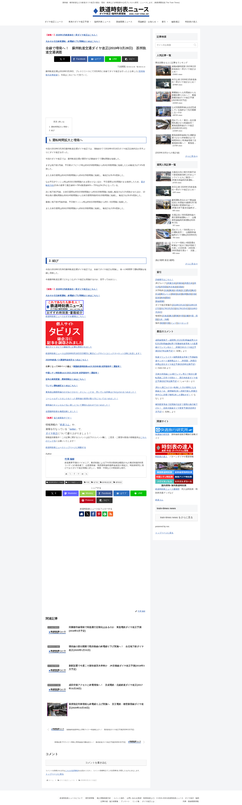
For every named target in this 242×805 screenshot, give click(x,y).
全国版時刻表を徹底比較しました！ (62, 411)
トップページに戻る (55, 774)
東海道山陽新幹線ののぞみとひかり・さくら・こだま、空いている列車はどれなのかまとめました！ (91, 392)
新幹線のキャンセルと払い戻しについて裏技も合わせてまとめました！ (78, 405)
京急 (166, 290)
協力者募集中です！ (63, 418)
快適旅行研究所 (162, 434)
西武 (189, 290)
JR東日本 (171, 283)
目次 (55, 122)
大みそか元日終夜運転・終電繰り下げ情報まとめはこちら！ (73, 41)
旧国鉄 (180, 287)
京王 (184, 290)
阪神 (184, 294)
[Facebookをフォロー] (74, 473)
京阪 (194, 294)
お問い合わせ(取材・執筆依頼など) (141, 798)
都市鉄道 (119, 482)
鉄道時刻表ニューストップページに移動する (66, 447)
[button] (130, 59)
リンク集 (135, 801)
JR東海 (179, 283)
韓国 (162, 323)
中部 (181, 316)
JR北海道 (172, 287)
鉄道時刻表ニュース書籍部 (167, 489)
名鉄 (179, 294)
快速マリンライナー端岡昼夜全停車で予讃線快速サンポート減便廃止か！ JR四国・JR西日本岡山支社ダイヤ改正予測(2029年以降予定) (176, 360)
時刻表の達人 (161, 457)
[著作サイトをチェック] (66, 473)
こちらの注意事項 (71, 771)
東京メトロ (166, 294)
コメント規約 (119, 798)
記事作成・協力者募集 (109, 801)
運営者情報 (89, 798)
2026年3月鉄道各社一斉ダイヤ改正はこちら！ (77, 35)
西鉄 (168, 298)
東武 (194, 290)
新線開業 (160, 301)
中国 (87, 482)
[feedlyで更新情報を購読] (82, 473)
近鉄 (158, 298)
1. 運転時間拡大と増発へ (59, 127)
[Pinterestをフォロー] (78, 473)
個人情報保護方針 (104, 798)
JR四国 (163, 287)
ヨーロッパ (182, 323)
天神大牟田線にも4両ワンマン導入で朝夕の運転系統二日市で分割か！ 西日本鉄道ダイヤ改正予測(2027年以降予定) (176, 377)
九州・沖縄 (163, 319)
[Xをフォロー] (70, 473)
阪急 (189, 294)
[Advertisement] (96, 97)
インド (173, 323)
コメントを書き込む (96, 762)
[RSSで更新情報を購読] (86, 473)
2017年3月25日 (168, 308)
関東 (176, 316)
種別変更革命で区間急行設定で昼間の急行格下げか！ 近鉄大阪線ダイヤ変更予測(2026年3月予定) (176, 408)
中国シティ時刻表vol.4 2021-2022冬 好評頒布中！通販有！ (72, 373)
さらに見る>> (191, 156)
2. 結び (52, 130)
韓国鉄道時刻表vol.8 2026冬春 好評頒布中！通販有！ (97, 366)
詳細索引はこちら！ (164, 279)
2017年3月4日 (182, 308)
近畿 (187, 316)
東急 (171, 290)
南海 (163, 298)
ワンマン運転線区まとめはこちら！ (62, 386)
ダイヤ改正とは (148, 801)
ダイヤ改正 (52, 433)
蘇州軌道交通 (106, 482)
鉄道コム (65, 424)
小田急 (177, 290)
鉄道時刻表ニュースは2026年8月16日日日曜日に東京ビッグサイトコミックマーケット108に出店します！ (94, 353)
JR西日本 (188, 283)
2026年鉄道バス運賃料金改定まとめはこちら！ (67, 360)
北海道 (165, 316)
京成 (158, 294)
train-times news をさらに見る (176, 517)
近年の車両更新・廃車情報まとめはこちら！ (66, 379)
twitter (73, 429)
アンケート (125, 801)
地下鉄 (95, 482)
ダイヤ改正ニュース (74, 482)
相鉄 (174, 294)
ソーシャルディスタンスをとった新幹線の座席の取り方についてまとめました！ (82, 399)
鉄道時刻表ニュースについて (71, 798)
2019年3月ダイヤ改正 (56, 482)
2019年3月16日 (179, 305)
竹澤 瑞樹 (69, 459)
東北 (171, 316)
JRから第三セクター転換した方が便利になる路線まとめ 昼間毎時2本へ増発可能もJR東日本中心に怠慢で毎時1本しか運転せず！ (176, 391)
